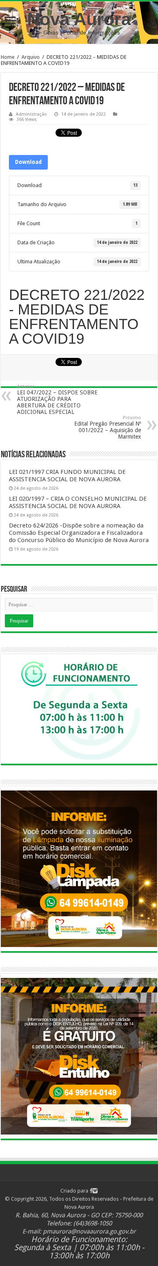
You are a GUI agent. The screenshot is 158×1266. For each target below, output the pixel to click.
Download (28, 162)
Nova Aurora (79, 19)
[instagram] (95, 1191)
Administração (31, 114)
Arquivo (30, 57)
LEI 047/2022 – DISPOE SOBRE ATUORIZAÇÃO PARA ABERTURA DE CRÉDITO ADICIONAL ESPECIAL (57, 399)
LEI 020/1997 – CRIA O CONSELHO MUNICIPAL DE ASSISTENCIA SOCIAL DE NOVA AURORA (78, 502)
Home (8, 57)
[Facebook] (91, 1191)
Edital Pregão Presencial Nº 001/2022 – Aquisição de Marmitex (107, 427)
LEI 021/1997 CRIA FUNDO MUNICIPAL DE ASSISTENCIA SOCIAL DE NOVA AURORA (67, 475)
